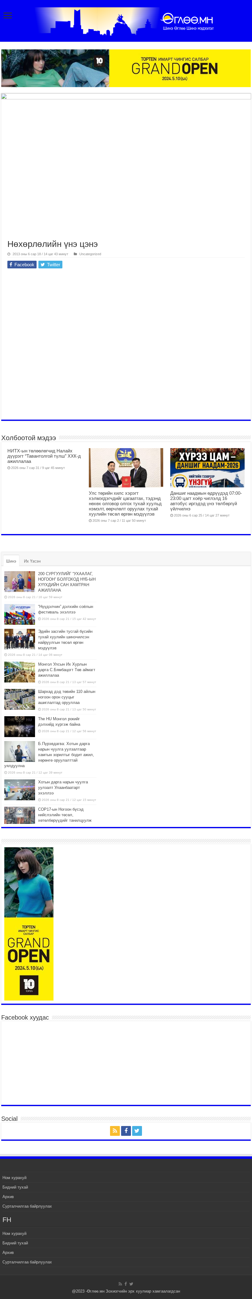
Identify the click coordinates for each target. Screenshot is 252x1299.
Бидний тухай (15, 1187)
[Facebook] (126, 1131)
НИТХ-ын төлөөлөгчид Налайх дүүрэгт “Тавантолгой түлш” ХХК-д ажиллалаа (44, 456)
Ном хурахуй (14, 1177)
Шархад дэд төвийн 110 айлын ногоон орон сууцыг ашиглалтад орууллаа (66, 697)
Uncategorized (90, 254)
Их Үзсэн (32, 561)
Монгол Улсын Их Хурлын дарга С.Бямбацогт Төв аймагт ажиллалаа (66, 670)
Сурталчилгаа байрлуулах (27, 1206)
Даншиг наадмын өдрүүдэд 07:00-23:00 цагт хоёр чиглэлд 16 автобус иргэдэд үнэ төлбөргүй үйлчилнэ (206, 500)
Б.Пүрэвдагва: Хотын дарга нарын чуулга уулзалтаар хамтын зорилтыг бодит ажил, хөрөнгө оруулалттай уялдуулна (49, 754)
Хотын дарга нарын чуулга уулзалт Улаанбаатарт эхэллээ (63, 787)
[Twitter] (137, 1131)
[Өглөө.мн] (126, 20)
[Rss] (115, 1131)
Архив (8, 1196)
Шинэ (11, 561)
